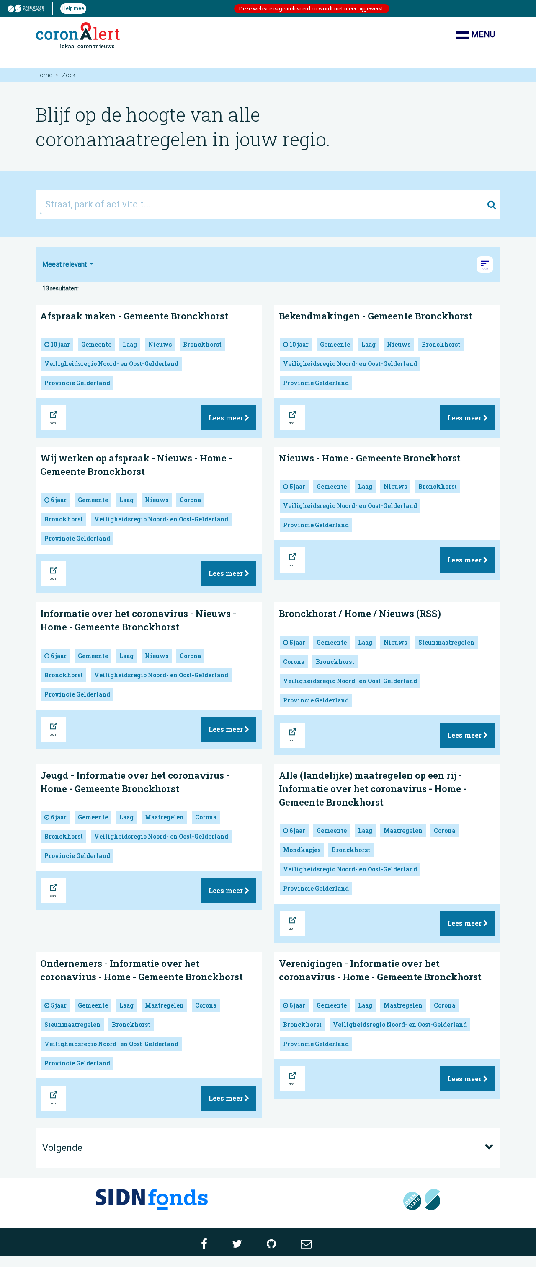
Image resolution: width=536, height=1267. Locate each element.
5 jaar (296, 486)
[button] (485, 264)
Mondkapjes (301, 850)
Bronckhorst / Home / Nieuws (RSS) (360, 613)
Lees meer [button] (227, 417)
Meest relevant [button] (65, 264)
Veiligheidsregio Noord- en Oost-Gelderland (111, 364)
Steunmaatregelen (446, 642)
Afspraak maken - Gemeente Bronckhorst (134, 316)
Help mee (73, 8)
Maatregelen (164, 817)
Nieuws (160, 344)
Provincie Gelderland (77, 383)
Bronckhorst (202, 344)
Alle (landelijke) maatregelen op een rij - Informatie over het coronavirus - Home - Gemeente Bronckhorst (372, 788)
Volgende (62, 1148)
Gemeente (96, 344)
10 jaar (59, 344)
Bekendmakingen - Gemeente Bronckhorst (375, 316)
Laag (130, 344)
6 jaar (58, 500)
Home (44, 75)
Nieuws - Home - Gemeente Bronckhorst (370, 458)
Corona (190, 500)
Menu (482, 34)
